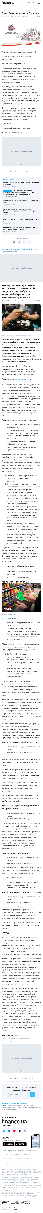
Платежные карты (23, 1038)
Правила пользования (23, 1159)
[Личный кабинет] (29, 3)
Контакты (25, 1163)
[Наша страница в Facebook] (9, 1130)
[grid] (21, 683)
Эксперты (18, 1155)
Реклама (27, 1155)
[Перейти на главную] (8, 2)
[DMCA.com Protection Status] (5, 1204)
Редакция (12, 1151)
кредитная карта (21, 379)
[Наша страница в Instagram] (24, 1130)
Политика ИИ (7, 1155)
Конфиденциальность (10, 1163)
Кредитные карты (8, 1038)
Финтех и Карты (20, 301)
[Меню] (39, 3)
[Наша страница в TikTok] (19, 1130)
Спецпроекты (7, 1159)
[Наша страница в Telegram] (4, 1130)
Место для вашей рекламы (21, 151)
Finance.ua (5, 249)
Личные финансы (21, 16)
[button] (32, 1094)
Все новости (14, 249)
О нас (4, 1151)
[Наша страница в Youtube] (14, 1130)
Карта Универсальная (10, 1041)
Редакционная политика (28, 1151)
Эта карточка (7, 618)
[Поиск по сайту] (34, 3)
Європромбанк (19, 133)
